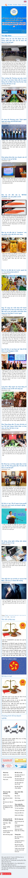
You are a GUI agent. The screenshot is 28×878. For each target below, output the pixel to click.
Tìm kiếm (10, 4)
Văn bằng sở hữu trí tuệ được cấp (20, 775)
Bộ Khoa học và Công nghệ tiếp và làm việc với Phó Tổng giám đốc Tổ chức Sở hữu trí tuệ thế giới (14, 465)
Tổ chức (15, 4)
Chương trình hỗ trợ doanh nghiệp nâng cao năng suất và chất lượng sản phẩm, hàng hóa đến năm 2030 (14, 754)
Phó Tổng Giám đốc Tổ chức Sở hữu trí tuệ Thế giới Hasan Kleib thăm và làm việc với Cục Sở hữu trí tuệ (14, 426)
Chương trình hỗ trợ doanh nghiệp (7, 819)
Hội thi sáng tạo (19, 819)
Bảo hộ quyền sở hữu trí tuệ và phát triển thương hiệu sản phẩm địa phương (14, 700)
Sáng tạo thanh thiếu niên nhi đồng (19, 829)
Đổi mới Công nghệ (8, 834)
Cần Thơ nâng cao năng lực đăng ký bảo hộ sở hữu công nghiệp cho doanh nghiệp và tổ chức (14, 711)
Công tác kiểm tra (19, 813)
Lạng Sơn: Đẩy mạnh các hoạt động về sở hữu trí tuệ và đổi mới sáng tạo (14, 387)
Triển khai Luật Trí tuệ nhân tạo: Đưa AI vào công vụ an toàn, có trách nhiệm (14, 697)
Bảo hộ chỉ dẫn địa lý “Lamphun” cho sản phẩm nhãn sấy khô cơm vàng (14, 233)
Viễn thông (17, 798)
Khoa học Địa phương (6, 792)
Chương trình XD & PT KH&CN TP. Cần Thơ (8, 807)
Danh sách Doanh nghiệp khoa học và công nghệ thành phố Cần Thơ (14, 742)
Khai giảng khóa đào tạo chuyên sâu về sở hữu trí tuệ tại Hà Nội (14, 158)
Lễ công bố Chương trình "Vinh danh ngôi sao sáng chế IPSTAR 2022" (14, 120)
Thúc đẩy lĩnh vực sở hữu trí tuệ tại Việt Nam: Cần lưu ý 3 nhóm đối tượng (14, 579)
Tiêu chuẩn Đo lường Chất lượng (19, 805)
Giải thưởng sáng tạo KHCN (19, 825)
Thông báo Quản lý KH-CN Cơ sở (19, 841)
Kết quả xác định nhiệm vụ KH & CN (19, 845)
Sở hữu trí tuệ (7, 676)
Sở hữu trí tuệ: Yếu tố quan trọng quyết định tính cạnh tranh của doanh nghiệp (14, 504)
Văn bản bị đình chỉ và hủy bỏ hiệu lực (19, 779)
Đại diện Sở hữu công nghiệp (19, 787)
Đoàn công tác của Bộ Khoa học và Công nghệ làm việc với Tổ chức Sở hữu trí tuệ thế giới (14, 40)
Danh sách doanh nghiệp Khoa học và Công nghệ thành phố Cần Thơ (14, 739)
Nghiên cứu (6, 775)
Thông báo (18, 834)
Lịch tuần (24, 4)
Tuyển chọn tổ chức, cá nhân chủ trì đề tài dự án (20, 850)
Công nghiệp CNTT (19, 800)
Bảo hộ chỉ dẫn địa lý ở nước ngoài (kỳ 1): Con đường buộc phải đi (14, 271)
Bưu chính (17, 796)
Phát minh (5, 779)
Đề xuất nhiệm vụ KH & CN (19, 837)
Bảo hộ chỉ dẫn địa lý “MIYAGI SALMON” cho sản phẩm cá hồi (14, 196)
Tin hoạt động (6, 796)
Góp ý (19, 4)
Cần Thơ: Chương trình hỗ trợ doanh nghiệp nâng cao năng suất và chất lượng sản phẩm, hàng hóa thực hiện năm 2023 (14, 750)
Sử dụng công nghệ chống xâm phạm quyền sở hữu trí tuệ (14, 542)
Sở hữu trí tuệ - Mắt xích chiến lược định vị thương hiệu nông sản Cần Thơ (14, 704)
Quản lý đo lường (19, 815)
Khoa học (5, 772)
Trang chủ (5, 31)
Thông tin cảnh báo (19, 810)
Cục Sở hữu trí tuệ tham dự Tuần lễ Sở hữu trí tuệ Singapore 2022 (14, 350)
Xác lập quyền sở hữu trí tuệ (19, 783)
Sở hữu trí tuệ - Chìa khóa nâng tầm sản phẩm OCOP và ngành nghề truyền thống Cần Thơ (14, 707)
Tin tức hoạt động (7, 777)
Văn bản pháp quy (8, 619)
